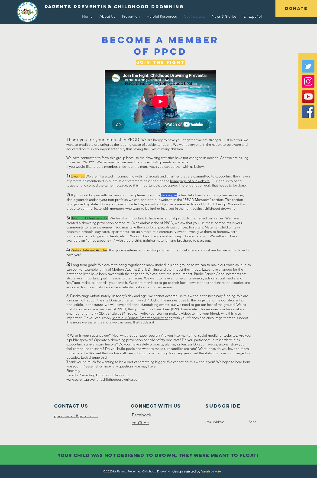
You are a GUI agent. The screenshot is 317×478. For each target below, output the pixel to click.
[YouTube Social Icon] (308, 96)
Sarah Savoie (211, 471)
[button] (296, 8)
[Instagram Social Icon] (308, 81)
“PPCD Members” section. (203, 199)
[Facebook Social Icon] (308, 111)
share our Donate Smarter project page (142, 318)
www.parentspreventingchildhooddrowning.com (103, 379)
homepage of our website (190, 181)
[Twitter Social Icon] (308, 66)
